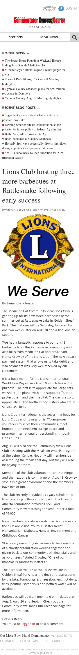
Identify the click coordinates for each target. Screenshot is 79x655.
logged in (28, 624)
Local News (49, 37)
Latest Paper (30, 641)
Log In (71, 8)
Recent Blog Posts (21, 107)
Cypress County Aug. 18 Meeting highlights (33, 98)
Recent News (16, 52)
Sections (16, 37)
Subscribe (53, 641)
